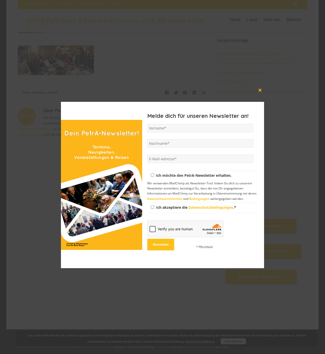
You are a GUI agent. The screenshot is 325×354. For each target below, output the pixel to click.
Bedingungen (199, 198)
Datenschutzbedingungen (210, 207)
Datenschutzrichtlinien (164, 198)
